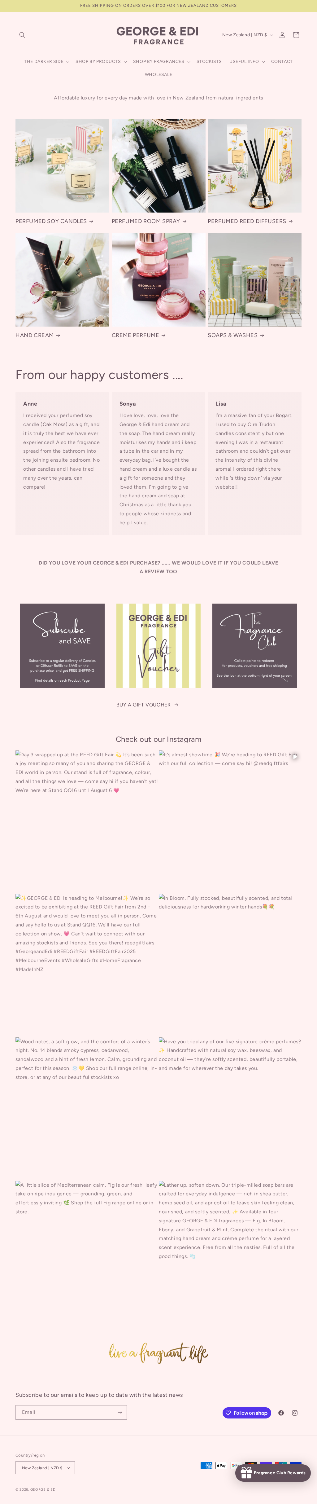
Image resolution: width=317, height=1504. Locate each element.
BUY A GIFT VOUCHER (143, 705)
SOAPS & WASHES (233, 335)
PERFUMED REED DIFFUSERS (247, 221)
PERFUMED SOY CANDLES (51, 221)
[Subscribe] (120, 1412)
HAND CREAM (34, 335)
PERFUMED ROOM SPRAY (146, 221)
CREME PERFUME (135, 335)
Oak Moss (54, 424)
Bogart (284, 415)
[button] (22, 35)
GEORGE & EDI (43, 1490)
